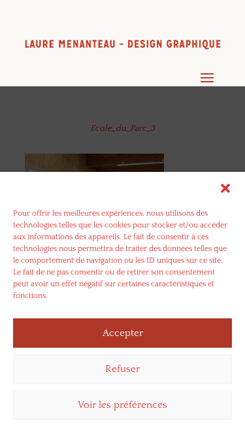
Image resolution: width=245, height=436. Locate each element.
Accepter (123, 333)
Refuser (122, 369)
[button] (225, 188)
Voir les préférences (122, 405)
